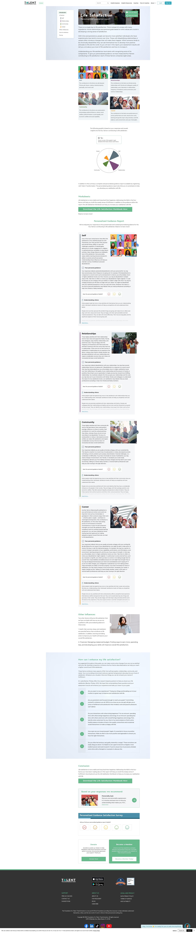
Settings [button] (175, 930)
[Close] (194, 930)
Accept (189, 930)
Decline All (181, 930)
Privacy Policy (96, 930)
